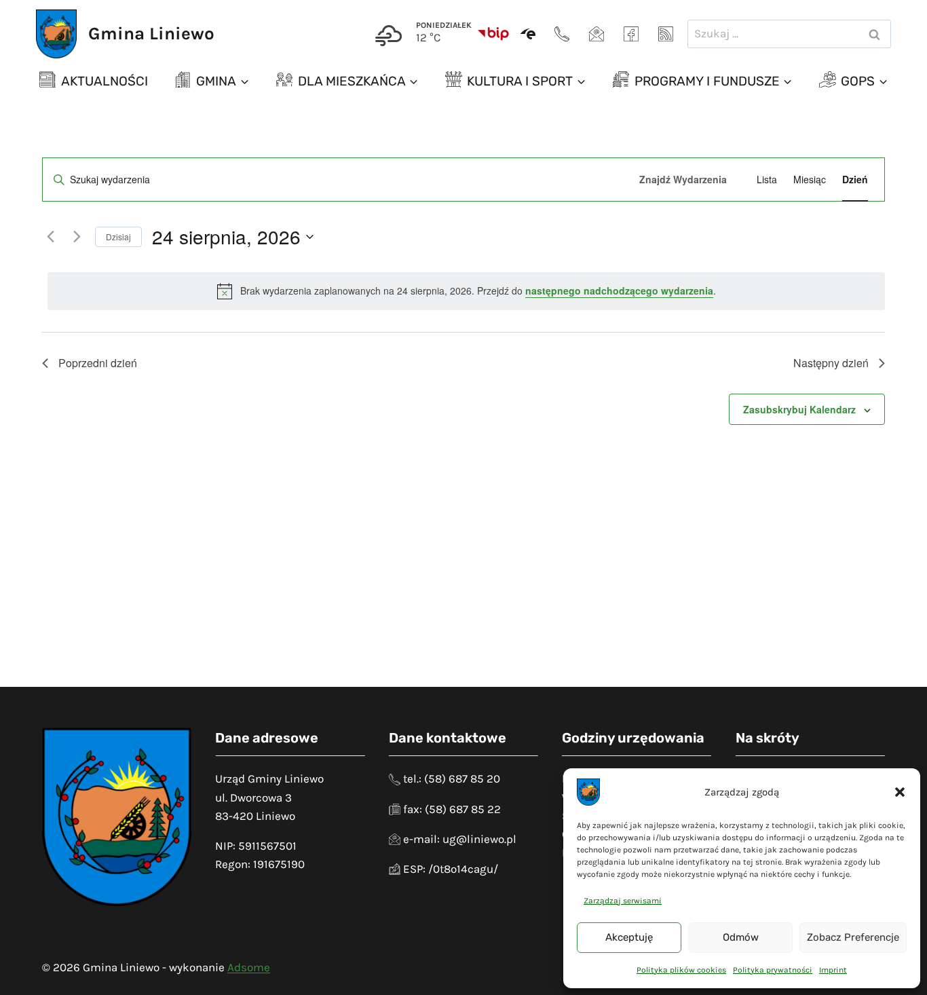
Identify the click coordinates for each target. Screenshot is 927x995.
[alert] (466, 291)
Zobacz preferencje (853, 937)
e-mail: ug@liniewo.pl (459, 839)
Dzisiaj (118, 236)
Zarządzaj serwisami (623, 900)
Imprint (833, 970)
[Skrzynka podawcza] (528, 34)
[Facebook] (631, 34)
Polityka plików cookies (681, 970)
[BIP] (493, 34)
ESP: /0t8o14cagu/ (450, 869)
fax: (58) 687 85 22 (452, 809)
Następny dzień (831, 363)
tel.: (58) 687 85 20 (451, 778)
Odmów (741, 937)
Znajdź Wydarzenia (683, 179)
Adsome (248, 967)
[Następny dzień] (77, 237)
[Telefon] (562, 34)
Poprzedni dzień (97, 363)
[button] (900, 792)
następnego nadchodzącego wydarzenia (619, 290)
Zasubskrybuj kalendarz (799, 409)
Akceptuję (629, 937)
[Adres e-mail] (596, 34)
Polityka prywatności (772, 970)
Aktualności (104, 81)
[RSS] (666, 34)
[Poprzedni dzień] (50, 237)
